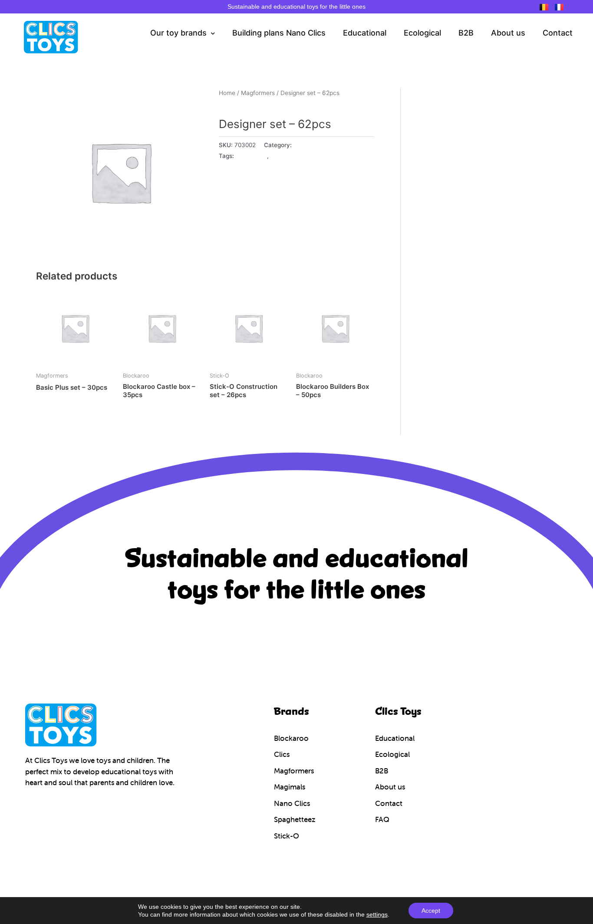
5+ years (282, 155)
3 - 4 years (251, 155)
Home (227, 92)
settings (377, 914)
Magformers (258, 92)
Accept (431, 910)
